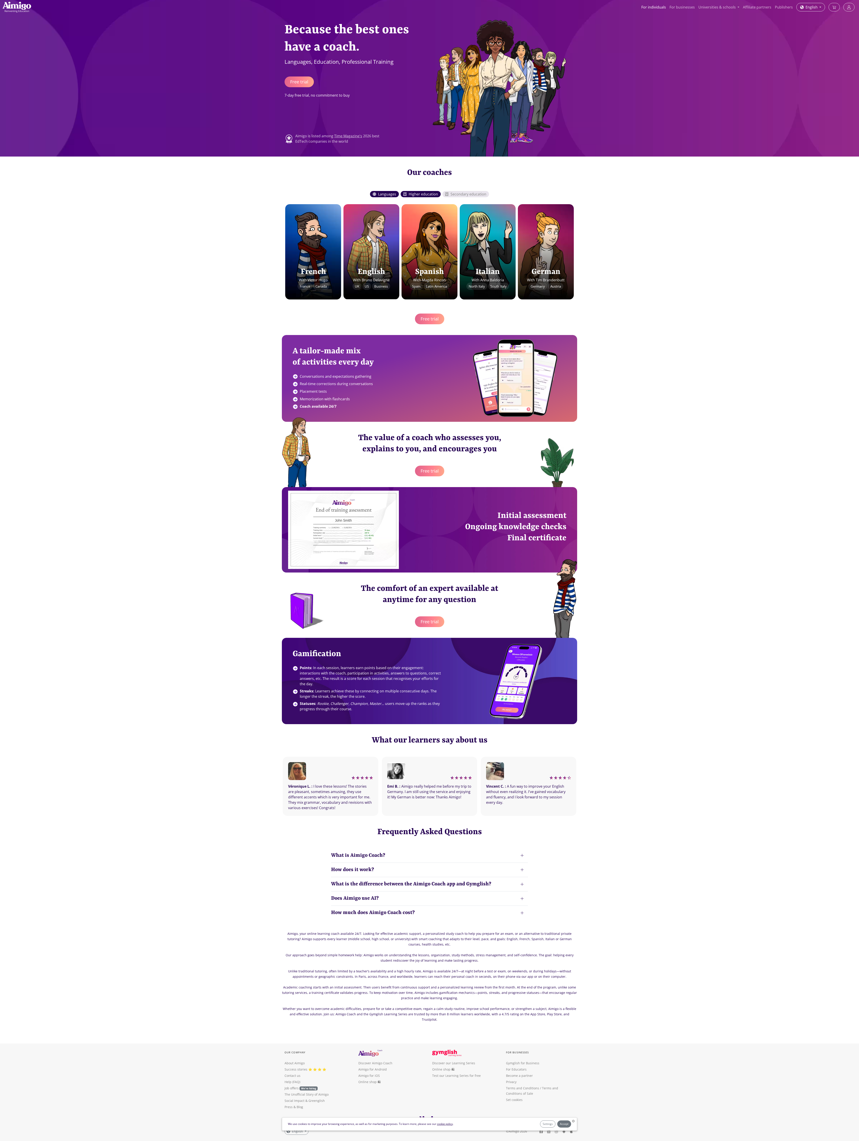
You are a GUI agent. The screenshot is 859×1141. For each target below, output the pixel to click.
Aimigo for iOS (369, 1075)
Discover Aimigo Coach (375, 1063)
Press (289, 1107)
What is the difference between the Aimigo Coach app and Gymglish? (411, 884)
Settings (548, 1124)
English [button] (812, 7)
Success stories (296, 1069)
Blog (300, 1107)
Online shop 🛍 (369, 1082)
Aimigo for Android (372, 1069)
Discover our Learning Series (453, 1063)
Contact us (292, 1075)
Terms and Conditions (522, 1088)
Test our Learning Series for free (456, 1075)
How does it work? (352, 870)
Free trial (299, 82)
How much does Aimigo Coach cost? (373, 913)
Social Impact (294, 1101)
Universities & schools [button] (717, 7)
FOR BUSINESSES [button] (517, 1052)
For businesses (682, 7)
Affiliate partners (757, 7)
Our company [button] (295, 1052)
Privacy (511, 1082)
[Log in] (849, 7)
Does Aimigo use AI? (355, 898)
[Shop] (834, 7)
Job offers (300, 1088)
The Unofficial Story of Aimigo (307, 1094)
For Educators (516, 1069)
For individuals (653, 7)
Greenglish (316, 1101)
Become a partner (519, 1075)
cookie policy (445, 1124)
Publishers (784, 7)
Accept (564, 1124)
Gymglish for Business (522, 1063)
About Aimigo (295, 1063)
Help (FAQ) (292, 1082)
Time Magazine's (348, 136)
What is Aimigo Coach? (358, 855)
